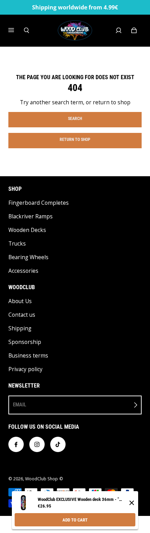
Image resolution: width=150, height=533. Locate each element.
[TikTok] (58, 444)
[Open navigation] (16, 30)
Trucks (17, 243)
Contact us (21, 314)
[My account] (118, 30)
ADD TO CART (75, 520)
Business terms (28, 355)
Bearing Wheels (28, 257)
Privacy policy (25, 369)
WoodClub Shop (41, 479)
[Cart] (134, 30)
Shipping (19, 328)
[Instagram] (37, 444)
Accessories (23, 271)
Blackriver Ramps (30, 216)
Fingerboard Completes (38, 203)
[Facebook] (16, 444)
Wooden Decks (27, 230)
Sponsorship (24, 342)
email (19, 404)
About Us (20, 301)
